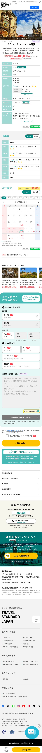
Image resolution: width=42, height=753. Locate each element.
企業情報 (5, 679)
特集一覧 (26, 644)
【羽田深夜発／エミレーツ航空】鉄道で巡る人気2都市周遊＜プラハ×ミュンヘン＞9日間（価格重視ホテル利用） (10, 284)
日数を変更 (21, 67)
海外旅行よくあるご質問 (30, 661)
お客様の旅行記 (28, 647)
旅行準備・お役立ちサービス (11, 664)
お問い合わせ (21, 443)
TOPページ (6, 638)
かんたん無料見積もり (9, 694)
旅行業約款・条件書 (27, 743)
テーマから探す (7, 644)
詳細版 (36, 136)
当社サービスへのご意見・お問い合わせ (15, 697)
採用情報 (26, 679)
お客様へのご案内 (8, 661)
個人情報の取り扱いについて (15, 431)
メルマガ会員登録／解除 (30, 664)
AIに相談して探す (8, 641)
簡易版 (29, 136)
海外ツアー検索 (28, 638)
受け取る (35, 7)
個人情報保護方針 (14, 743)
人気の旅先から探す (29, 641)
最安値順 (35, 192)
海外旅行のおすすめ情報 (10, 647)
